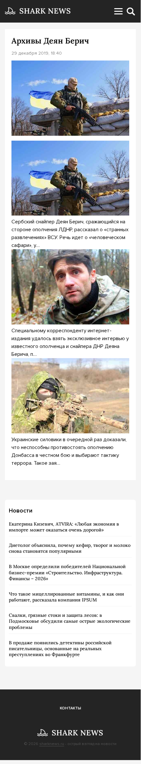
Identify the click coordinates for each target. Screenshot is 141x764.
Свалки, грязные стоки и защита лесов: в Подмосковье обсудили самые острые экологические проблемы (70, 621)
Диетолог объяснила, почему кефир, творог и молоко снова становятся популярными (70, 548)
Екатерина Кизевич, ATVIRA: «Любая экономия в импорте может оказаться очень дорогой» (64, 527)
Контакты (70, 708)
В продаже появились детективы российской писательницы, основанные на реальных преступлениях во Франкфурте (60, 648)
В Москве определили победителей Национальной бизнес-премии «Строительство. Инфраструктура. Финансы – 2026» (67, 572)
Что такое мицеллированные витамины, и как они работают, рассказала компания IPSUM (66, 597)
